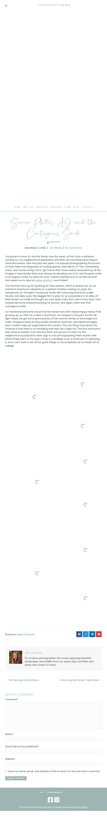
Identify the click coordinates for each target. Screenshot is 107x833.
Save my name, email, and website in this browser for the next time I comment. (54, 771)
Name (9, 734)
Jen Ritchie (55, 247)
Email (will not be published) (22, 746)
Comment (12, 699)
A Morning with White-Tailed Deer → (81, 680)
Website (10, 758)
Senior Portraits (25, 634)
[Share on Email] (99, 634)
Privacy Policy (81, 807)
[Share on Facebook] (79, 634)
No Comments (73, 247)
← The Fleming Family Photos (22, 680)
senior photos (43, 280)
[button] (50, 800)
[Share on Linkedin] (92, 634)
